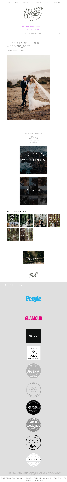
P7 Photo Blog (57, 478)
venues (33, 141)
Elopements (38, 2)
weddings (33, 142)
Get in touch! (33, 30)
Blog (48, 2)
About (17, 2)
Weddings (26, 2)
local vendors (33, 140)
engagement (33, 139)
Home (9, 2)
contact (57, 2)
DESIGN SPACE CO (35, 480)
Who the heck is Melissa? (33, 26)
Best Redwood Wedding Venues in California (12, 223)
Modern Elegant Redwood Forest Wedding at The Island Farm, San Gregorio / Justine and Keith (14, 128)
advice (33, 136)
